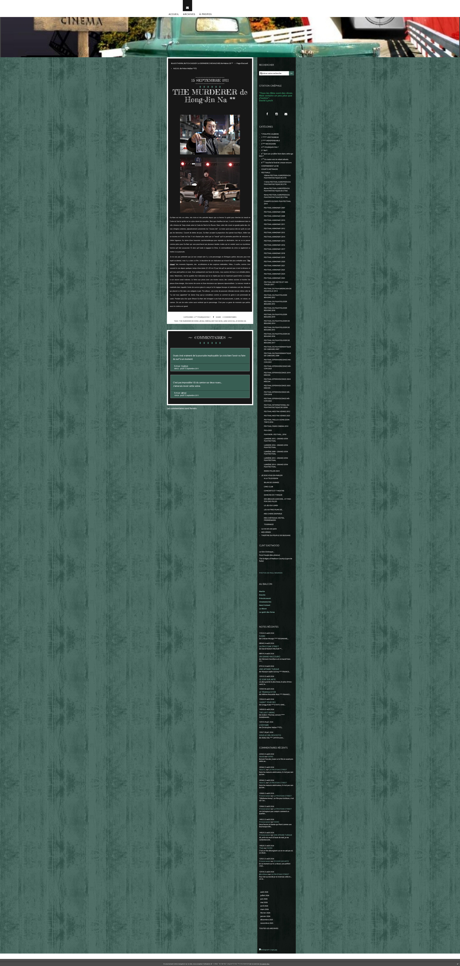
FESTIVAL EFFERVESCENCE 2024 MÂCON (277, 380)
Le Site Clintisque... (266, 552)
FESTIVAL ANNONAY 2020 (274, 261)
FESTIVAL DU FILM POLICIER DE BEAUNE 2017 (277, 341)
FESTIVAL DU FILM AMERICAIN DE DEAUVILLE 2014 (277, 290)
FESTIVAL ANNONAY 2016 (274, 245)
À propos (205, 14)
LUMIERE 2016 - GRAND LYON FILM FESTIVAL (276, 446)
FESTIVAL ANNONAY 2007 (274, 208)
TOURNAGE (269, 524)
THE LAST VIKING (267, 712)
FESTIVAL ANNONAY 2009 (274, 216)
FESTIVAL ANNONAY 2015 (274, 241)
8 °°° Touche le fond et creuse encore (276, 163)
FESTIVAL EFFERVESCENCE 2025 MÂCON (277, 387)
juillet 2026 (264, 895)
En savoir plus (264, 964)
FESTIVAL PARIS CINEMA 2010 (276, 426)
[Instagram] (277, 114)
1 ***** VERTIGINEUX (270, 137)
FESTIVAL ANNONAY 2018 (274, 253)
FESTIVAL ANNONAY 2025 (274, 278)
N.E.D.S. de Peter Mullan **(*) (185, 68)
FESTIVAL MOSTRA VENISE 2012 (277, 411)
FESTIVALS (265, 172)
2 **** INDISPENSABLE (270, 141)
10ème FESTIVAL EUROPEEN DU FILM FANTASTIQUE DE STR (277, 176)
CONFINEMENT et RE (270, 166)
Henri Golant (264, 605)
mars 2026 (264, 909)
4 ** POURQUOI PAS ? (202, 317)
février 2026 (265, 913)
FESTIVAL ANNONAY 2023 (274, 270)
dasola (261, 756)
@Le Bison (263, 874)
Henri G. (262, 770)
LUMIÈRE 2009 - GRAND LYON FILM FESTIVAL (276, 452)
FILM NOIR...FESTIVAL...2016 (275, 434)
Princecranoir (264, 796)
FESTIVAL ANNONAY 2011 (274, 224)
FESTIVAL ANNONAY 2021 (274, 266)
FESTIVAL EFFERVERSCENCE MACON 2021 (277, 361)
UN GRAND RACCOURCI (269, 656)
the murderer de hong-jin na (191, 321)
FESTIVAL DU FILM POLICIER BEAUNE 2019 (275, 315)
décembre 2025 (266, 920)
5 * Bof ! (264, 150)
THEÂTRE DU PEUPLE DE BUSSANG (275, 535)
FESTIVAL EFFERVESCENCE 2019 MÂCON (277, 374)
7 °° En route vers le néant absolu (274, 159)
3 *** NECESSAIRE (268, 144)
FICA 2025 (268, 430)
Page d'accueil (242, 63)
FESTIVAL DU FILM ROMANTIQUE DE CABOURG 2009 (277, 354)
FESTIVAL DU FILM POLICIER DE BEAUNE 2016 (277, 335)
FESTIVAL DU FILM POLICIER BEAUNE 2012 (275, 296)
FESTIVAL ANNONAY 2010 (274, 220)
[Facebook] (267, 114)
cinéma (208, 321)
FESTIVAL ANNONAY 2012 (274, 228)
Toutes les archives (268, 928)
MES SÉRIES (266, 532)
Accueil (174, 14)
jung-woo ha (229, 321)
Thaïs (261, 848)
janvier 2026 (265, 916)
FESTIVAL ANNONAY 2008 (274, 212)
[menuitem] (174, 14)
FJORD (262, 636)
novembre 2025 (266, 923)
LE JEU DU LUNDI (271, 505)
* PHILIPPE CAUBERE (270, 134)
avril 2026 (264, 906)
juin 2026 (263, 899)
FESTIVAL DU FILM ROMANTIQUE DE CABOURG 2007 (277, 348)
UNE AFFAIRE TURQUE (269, 669)
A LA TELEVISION (271, 478)
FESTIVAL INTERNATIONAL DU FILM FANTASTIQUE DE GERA (276, 406)
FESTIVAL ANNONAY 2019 (274, 257)
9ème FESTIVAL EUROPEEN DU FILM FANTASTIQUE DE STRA (277, 196)
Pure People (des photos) (269, 555)
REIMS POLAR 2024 (271, 471)
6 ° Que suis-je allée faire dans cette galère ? (276, 155)
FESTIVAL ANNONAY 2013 (274, 232)
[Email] (187, 5)
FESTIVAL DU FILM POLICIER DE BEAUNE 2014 (277, 322)
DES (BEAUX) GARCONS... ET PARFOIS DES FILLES (277, 500)
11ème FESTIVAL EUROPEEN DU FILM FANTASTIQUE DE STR (277, 183)
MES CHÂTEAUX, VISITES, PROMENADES (274, 519)
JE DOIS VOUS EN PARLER (271, 475)
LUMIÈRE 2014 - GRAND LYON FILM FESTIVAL (276, 465)
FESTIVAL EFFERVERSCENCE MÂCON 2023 (277, 367)
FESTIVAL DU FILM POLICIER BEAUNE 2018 (275, 309)
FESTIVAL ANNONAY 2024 (274, 274)
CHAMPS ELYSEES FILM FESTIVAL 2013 (277, 202)
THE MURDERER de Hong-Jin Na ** (209, 96)
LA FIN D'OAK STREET (269, 646)
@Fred (183, 393)
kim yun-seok (217, 321)
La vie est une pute (269, 529)
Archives (189, 14)
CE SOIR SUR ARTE (267, 679)
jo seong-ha (240, 321)
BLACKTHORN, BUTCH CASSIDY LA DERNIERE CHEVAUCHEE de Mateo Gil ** (202, 63)
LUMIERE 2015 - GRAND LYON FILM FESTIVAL (276, 440)
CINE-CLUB (268, 487)
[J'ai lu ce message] (458, 964)
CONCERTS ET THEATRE (274, 491)
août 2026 (264, 892)
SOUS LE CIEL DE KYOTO (270, 735)
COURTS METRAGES (269, 169)
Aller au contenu (9, 2)
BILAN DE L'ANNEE (271, 482)
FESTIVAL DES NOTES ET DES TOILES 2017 (276, 283)
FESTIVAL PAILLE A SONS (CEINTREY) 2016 (277, 421)
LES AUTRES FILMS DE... (273, 510)
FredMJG (184, 366)
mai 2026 (264, 902)
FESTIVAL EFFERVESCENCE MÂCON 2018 (277, 393)
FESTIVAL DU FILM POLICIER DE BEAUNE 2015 (277, 328)
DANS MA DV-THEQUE (273, 495)
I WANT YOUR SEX (267, 702)
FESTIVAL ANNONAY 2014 (274, 237)
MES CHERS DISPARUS (273, 514)
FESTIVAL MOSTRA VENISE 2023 (277, 416)
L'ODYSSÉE (264, 725)
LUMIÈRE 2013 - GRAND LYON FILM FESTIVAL (276, 459)
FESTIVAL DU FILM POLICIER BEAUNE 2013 (275, 302)
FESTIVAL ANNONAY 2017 (274, 249)
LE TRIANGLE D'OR (267, 692)
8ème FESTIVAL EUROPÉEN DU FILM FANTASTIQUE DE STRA (277, 189)
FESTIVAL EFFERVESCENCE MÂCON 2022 (277, 399)
